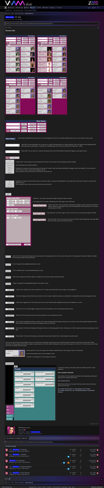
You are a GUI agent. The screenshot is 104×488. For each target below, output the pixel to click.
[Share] (98, 28)
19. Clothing (23, 449)
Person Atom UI (25, 451)
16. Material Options (25, 466)
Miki (66, 376)
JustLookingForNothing (75, 384)
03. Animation (20, 460)
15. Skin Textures (24, 473)
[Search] (98, 7)
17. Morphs (22, 454)
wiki (20, 19)
